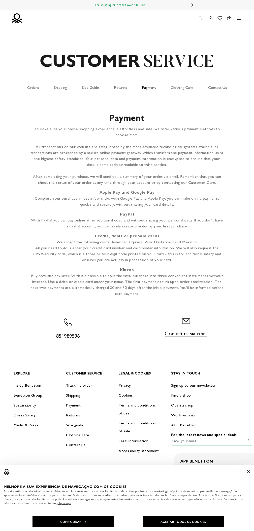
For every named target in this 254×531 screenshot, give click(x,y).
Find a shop (181, 395)
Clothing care (77, 435)
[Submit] (248, 440)
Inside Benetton (27, 385)
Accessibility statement (139, 450)
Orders (33, 87)
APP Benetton (183, 425)
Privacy (125, 385)
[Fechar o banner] (248, 471)
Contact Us (217, 87)
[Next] (192, 5)
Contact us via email (186, 333)
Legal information (134, 440)
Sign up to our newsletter (193, 385)
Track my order (79, 385)
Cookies (126, 395)
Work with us (183, 415)
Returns (120, 87)
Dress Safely (24, 415)
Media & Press (25, 425)
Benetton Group (27, 395)
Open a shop (182, 405)
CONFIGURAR (71, 522)
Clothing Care (182, 87)
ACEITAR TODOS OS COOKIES (183, 522)
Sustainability (24, 405)
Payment (149, 87)
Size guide (74, 425)
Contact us (75, 444)
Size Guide (90, 87)
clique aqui (64, 503)
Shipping (60, 87)
